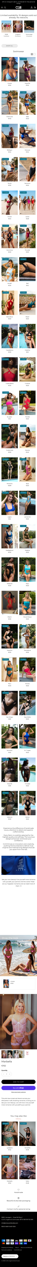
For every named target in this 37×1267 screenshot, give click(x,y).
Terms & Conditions (6, 1250)
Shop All (9, 45)
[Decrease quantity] (3, 1074)
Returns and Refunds (26, 1247)
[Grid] (32, 54)
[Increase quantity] (10, 1074)
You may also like (18, 1116)
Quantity (4, 1070)
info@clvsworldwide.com (9, 1223)
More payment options (18, 1092)
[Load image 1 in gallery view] (18, 1021)
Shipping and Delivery (7, 1247)
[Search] (6, 7)
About (17, 1247)
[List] (34, 54)
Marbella (6, 1061)
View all (18, 1118)
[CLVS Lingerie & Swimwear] (18, 7)
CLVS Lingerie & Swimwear (12, 1260)
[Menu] (2, 7)
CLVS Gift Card (18, 1250)
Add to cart (18, 1082)
